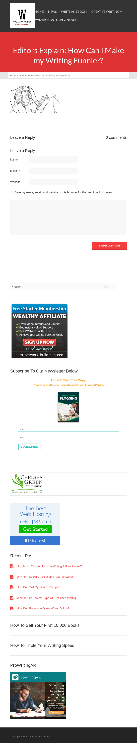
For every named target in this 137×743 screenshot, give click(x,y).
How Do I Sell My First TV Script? (38, 587)
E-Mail (15, 170)
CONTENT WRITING (49, 20)
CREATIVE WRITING (105, 11)
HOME (39, 11)
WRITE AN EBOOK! (74, 11)
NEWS (52, 11)
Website (15, 182)
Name (15, 159)
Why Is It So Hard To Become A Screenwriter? (46, 576)
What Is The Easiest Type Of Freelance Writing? (47, 598)
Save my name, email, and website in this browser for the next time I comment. (63, 192)
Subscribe (29, 446)
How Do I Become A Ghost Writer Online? (43, 608)
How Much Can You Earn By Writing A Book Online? (49, 566)
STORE (72, 20)
